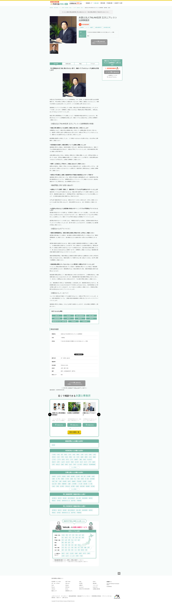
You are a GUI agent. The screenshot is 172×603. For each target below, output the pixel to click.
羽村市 (74, 464)
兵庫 (66, 545)
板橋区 (82, 457)
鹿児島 (82, 549)
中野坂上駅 (67, 486)
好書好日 (81, 585)
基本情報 (56, 63)
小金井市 (63, 462)
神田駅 (68, 476)
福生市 (70, 464)
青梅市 (72, 462)
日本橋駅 (88, 476)
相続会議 (94, 583)
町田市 (63, 459)
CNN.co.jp (67, 583)
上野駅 (60, 481)
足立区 (90, 457)
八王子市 (59, 459)
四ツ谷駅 (87, 478)
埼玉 (70, 537)
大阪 (63, 545)
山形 (80, 535)
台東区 (74, 454)
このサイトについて (56, 596)
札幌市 (76, 553)
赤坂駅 (71, 478)
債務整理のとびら (68, 590)
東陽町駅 (73, 481)
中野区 (62, 457)
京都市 (88, 553)
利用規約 (70, 388)
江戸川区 (54, 459)
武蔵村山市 (85, 464)
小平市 (89, 462)
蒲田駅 (59, 483)
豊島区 (70, 457)
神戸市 (84, 553)
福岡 (63, 549)
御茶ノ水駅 (83, 476)
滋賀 (75, 545)
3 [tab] (73, 428)
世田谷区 (54, 457)
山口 (69, 547)
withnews (53, 588)
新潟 (63, 540)
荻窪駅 (77, 486)
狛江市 (85, 462)
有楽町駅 (54, 476)
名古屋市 (72, 553)
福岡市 (80, 553)
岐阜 (69, 542)
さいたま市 (72, 555)
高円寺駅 (92, 486)
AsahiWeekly (109, 586)
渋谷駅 (53, 486)
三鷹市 (80, 459)
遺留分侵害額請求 (71, 498)
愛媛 (85, 547)
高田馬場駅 (92, 478)
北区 (74, 457)
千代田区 (54, 454)
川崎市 (77, 555)
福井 (79, 540)
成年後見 (59, 500)
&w (54, 583)
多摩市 (58, 462)
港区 (62, 454)
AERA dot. (67, 587)
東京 (63, 537)
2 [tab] (71, 428)
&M (52, 583)
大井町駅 (89, 481)
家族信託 (54, 500)
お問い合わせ (65, 597)
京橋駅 (53, 478)
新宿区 (65, 454)
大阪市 (67, 553)
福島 (83, 535)
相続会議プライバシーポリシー (84, 596)
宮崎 (79, 549)
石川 (75, 540)
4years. (94, 581)
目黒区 (90, 454)
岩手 (70, 535)
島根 (75, 547)
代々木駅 (90, 483)
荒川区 (78, 457)
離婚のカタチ (54, 590)
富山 (72, 540)
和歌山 (79, 545)
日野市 (53, 464)
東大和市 (77, 462)
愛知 (63, 542)
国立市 (81, 462)
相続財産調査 (84, 498)
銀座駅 (93, 476)
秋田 (73, 535)
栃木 (80, 537)
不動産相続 (79, 500)
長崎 (69, 549)
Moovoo (53, 587)
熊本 (72, 549)
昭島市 (66, 464)
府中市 (67, 459)
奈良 (72, 545)
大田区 (94, 454)
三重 (72, 542)
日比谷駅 (78, 476)
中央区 (58, 454)
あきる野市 (80, 464)
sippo (80, 581)
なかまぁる (81, 587)
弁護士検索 (96, 3)
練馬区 (86, 457)
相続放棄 (64, 498)
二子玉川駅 (80, 483)
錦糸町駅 (64, 481)
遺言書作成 (54, 498)
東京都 (53, 445)
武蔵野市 (76, 459)
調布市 (84, 459)
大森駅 (69, 483)
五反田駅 (84, 481)
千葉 (73, 537)
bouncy (66, 588)
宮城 (76, 535)
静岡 (66, 542)
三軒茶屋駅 (74, 483)
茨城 (76, 537)
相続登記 (90, 498)
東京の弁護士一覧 (74, 432)
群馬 (83, 537)
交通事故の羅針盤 (96, 588)
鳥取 (72, 547)
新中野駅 (62, 486)
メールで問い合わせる (112, 72)
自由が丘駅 (54, 483)
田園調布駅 (64, 483)
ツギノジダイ (95, 585)
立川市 (71, 459)
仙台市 (67, 555)
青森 (67, 535)
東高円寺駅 (82, 486)
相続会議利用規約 (72, 596)
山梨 (66, 540)
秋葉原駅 (64, 476)
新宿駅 (82, 478)
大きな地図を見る (79, 354)
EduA (53, 585)
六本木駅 (67, 478)
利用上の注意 (77, 388)
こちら (79, 561)
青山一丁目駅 (77, 478)
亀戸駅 (69, 481)
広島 (63, 547)
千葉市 (81, 555)
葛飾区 (94, 457)
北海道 (63, 535)
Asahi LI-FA (95, 587)
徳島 (82, 547)
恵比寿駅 (85, 483)
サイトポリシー (64, 596)
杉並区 (66, 457)
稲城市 (93, 462)
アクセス (93, 63)
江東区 (82, 454)
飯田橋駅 (73, 476)
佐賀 (66, 549)
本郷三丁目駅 (54, 481)
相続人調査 (78, 498)
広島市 (63, 555)
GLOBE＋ (81, 583)
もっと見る (73, 467)
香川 (79, 547)
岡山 (66, 547)
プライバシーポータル (107, 596)
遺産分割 (59, 498)
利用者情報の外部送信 (96, 596)
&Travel (57, 583)
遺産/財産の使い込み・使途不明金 (68, 500)
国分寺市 (68, 462)
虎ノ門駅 (58, 478)
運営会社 (53, 597)
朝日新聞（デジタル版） (56, 581)
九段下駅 (59, 476)
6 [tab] (78, 428)
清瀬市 (62, 464)
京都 (69, 545)
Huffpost (67, 585)
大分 (75, 549)
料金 (80, 63)
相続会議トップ (89, 3)
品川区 (86, 454)
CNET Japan (67, 581)
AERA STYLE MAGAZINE (84, 588)
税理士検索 (103, 3)
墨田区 (78, 454)
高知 (88, 547)
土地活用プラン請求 (118, 3)
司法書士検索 (109, 3)
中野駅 (57, 486)
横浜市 (63, 553)
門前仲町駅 (79, 481)
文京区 (69, 454)
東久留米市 (89, 459)
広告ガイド (58, 597)
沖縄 (86, 549)
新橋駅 (62, 478)
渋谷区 (58, 457)
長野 (69, 540)
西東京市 (54, 462)
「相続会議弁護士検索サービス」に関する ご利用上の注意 (65, 559)
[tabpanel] (59, 414)
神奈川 (66, 537)
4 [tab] (75, 428)
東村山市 (58, 464)
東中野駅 (73, 486)
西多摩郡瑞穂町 (92, 464)
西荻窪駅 (87, 486)
